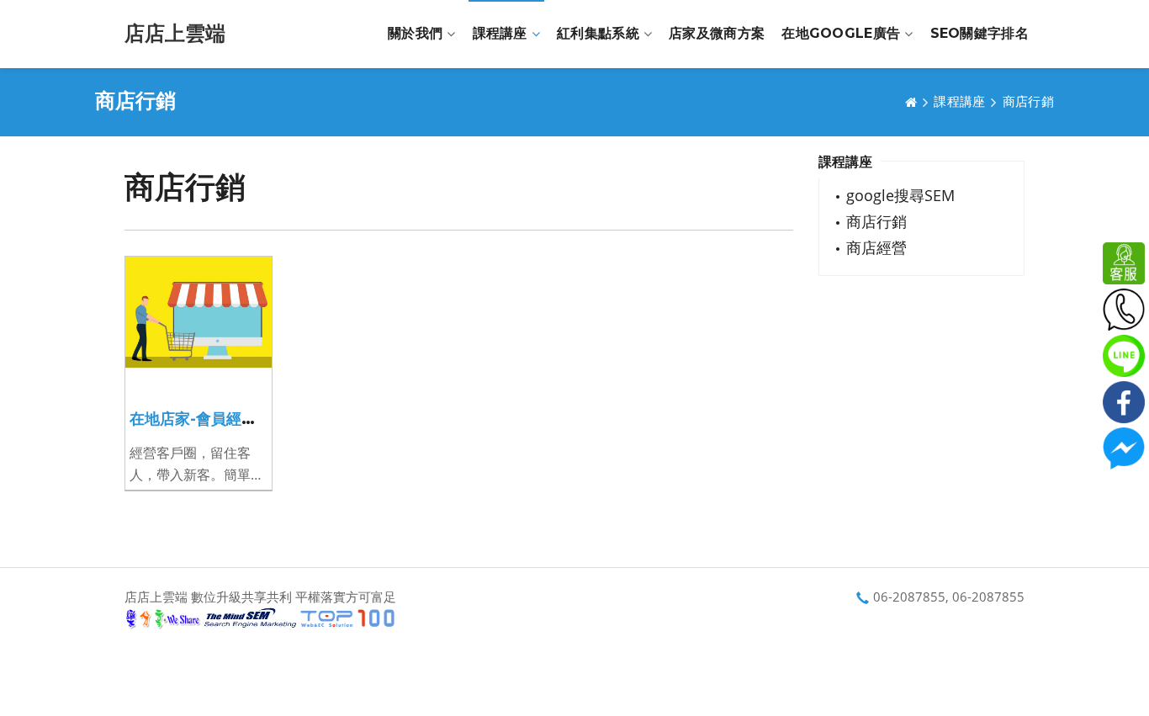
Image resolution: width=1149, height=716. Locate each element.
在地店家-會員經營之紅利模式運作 (246, 419)
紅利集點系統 (598, 33)
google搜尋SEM (900, 195)
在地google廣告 (840, 33)
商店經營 (876, 247)
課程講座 (500, 33)
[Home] (911, 102)
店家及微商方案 (717, 33)
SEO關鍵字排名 (979, 33)
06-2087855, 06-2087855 (949, 596)
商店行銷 (1028, 101)
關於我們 (415, 33)
